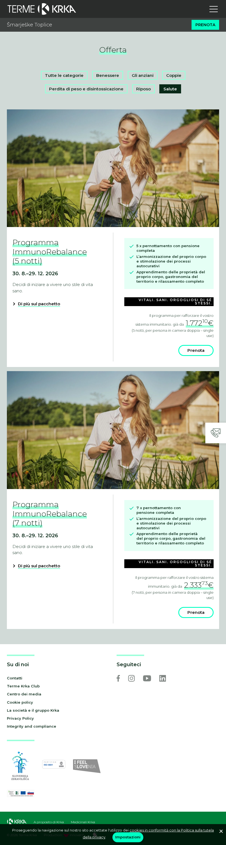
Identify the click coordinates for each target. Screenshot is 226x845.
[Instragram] (131, 678)
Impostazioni (128, 837)
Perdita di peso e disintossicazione (86, 88)
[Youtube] (147, 678)
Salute (170, 88)
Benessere (107, 75)
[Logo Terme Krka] (42, 9)
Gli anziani (143, 75)
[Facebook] (118, 678)
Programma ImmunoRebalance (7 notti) (49, 514)
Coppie (173, 75)
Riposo (143, 88)
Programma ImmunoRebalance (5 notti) (49, 252)
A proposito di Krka (49, 822)
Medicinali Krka (83, 822)
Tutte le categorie (64, 75)
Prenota (205, 24)
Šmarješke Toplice (29, 25)
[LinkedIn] (162, 678)
